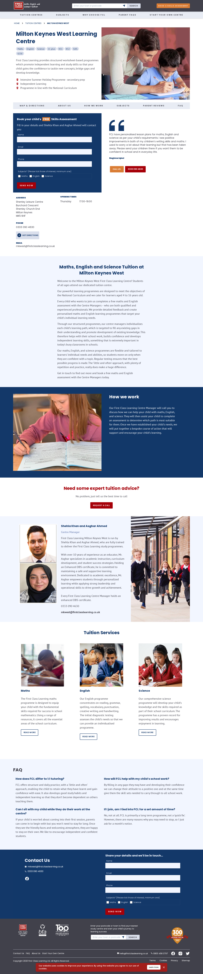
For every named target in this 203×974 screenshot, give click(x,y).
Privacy (174, 960)
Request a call (101, 505)
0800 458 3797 (160, 953)
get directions (30, 235)
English (36, 176)
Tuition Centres (31, 14)
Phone (21, 159)
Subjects (62, 14)
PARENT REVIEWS (154, 105)
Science (49, 176)
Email (20, 147)
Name (21, 134)
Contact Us (18, 953)
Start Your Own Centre (166, 14)
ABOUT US (64, 105)
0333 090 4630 (135, 169)
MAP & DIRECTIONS (32, 105)
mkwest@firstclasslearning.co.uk (34, 246)
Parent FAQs (127, 14)
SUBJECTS (123, 105)
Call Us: (117, 169)
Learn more (154, 967)
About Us (36, 953)
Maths (25, 176)
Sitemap (186, 960)
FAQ (180, 105)
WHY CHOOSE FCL (94, 14)
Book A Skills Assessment (173, 6)
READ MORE (30, 732)
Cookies (163, 960)
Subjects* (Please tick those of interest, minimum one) (44, 171)
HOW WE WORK (93, 105)
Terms (152, 960)
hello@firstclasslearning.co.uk (133, 953)
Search (134, 5)
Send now (26, 185)
